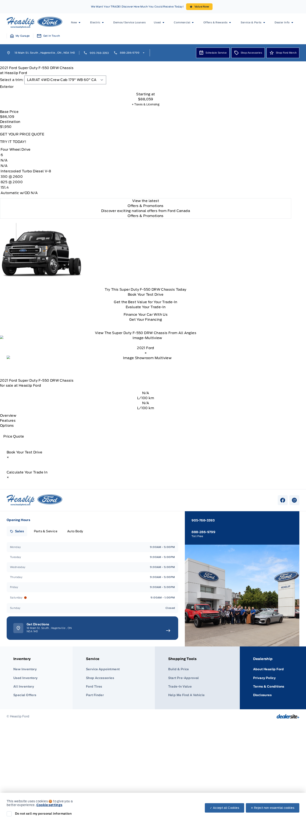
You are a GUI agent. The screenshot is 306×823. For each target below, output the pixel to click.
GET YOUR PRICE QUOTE (22, 134)
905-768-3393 (99, 52)
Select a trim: (12, 80)
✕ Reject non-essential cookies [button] (272, 807)
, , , (45, 52)
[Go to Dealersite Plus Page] (288, 716)
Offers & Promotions (146, 216)
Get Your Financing (145, 320)
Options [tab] (7, 426)
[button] (20, 35)
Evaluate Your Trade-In (146, 307)
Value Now (201, 6)
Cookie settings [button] (49, 805)
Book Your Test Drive (145, 295)
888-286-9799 (129, 52)
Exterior (7, 87)
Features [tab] (8, 421)
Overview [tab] (8, 416)
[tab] (145, 86)
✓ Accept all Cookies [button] (224, 807)
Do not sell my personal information (43, 813)
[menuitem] (76, 22)
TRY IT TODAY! (13, 142)
